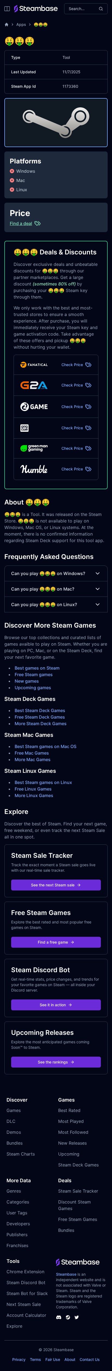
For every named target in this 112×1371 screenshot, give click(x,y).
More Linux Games (34, 795)
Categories (18, 1202)
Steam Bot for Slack (27, 1293)
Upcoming (68, 1154)
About (69, 1359)
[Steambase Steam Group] (68, 1317)
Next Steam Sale (24, 1304)
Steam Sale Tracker (78, 1191)
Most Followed (73, 1132)
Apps (21, 24)
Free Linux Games (33, 789)
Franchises (17, 1245)
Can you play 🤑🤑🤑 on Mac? (42, 589)
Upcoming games (33, 687)
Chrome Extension (25, 1271)
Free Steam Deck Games (40, 717)
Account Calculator (26, 1315)
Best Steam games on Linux (43, 782)
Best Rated (69, 1110)
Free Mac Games (32, 753)
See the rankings (53, 1062)
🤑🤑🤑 (41, 24)
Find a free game (53, 942)
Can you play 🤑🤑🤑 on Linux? (44, 604)
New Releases (72, 1143)
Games (14, 1110)
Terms (35, 1359)
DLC (11, 1121)
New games (27, 681)
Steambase (66, 1274)
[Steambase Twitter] (76, 1317)
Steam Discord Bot (26, 1282)
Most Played (71, 1121)
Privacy (19, 1359)
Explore (14, 1326)
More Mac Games (33, 759)
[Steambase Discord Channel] (58, 1317)
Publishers (17, 1234)
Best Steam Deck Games (40, 710)
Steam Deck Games (78, 1165)
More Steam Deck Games (41, 723)
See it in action (53, 1004)
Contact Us (90, 1359)
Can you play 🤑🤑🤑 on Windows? (48, 573)
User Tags (17, 1212)
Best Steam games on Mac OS (45, 746)
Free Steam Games (77, 1219)
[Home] (6, 24)
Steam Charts (21, 1154)
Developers (18, 1223)
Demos (14, 1132)
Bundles (15, 1143)
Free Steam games (34, 674)
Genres (14, 1191)
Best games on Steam (37, 668)
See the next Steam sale (52, 885)
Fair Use (52, 1359)
